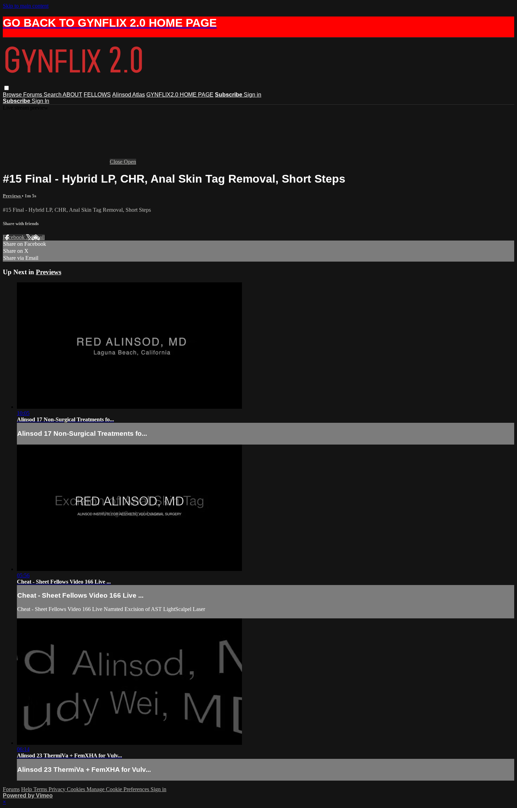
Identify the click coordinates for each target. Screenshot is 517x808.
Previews (12, 195)
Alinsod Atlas (128, 95)
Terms (41, 789)
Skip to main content (26, 6)
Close (117, 162)
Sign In (40, 101)
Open (130, 162)
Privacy (58, 789)
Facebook (14, 237)
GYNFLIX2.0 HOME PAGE (179, 95)
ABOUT (72, 95)
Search (53, 95)
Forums (33, 95)
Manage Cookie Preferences (119, 789)
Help (27, 789)
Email (38, 237)
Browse (13, 95)
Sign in (252, 95)
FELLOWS (97, 95)
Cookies (77, 789)
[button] (6, 88)
